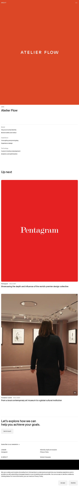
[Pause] (75, 392)
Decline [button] (73, 483)
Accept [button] (63, 483)
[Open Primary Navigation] (76, 2)
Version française (45, 457)
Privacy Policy (38, 476)
